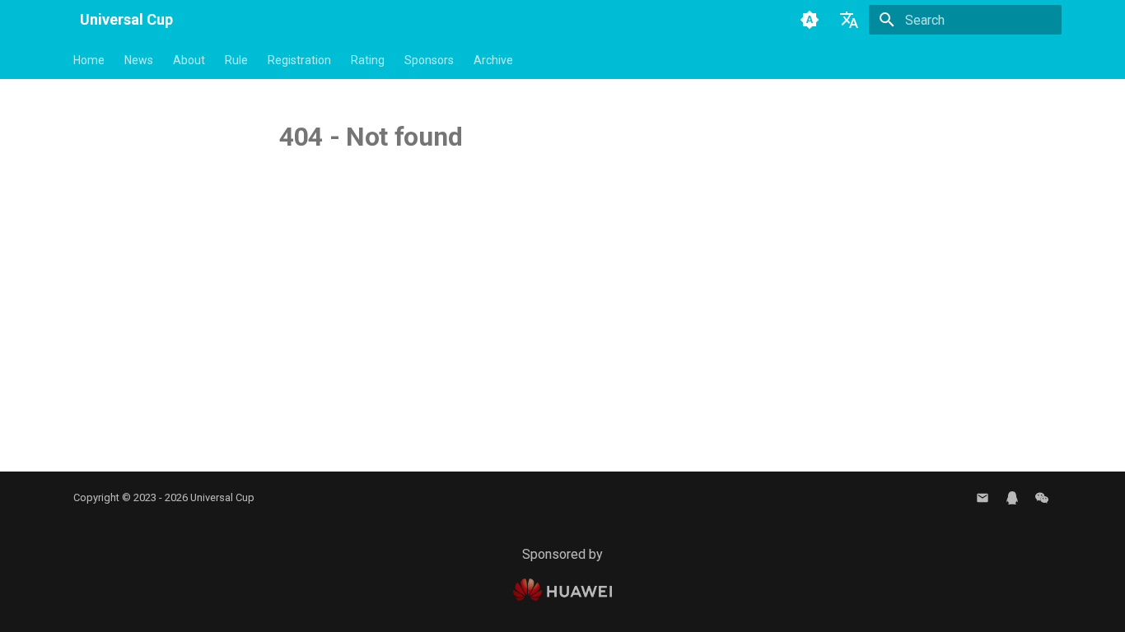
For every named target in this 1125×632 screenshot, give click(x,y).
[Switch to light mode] (809, 19)
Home (89, 60)
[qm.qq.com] (1012, 498)
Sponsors (429, 60)
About (189, 60)
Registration (299, 60)
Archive (493, 60)
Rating (368, 60)
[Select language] (849, 19)
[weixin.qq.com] (1042, 498)
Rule (236, 60)
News (138, 60)
